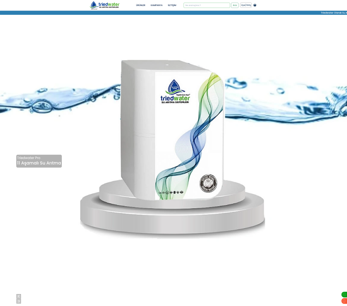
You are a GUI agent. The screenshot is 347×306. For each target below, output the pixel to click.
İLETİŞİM (172, 5)
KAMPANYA (157, 5)
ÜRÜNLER (140, 5)
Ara (235, 5)
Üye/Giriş (246, 5)
